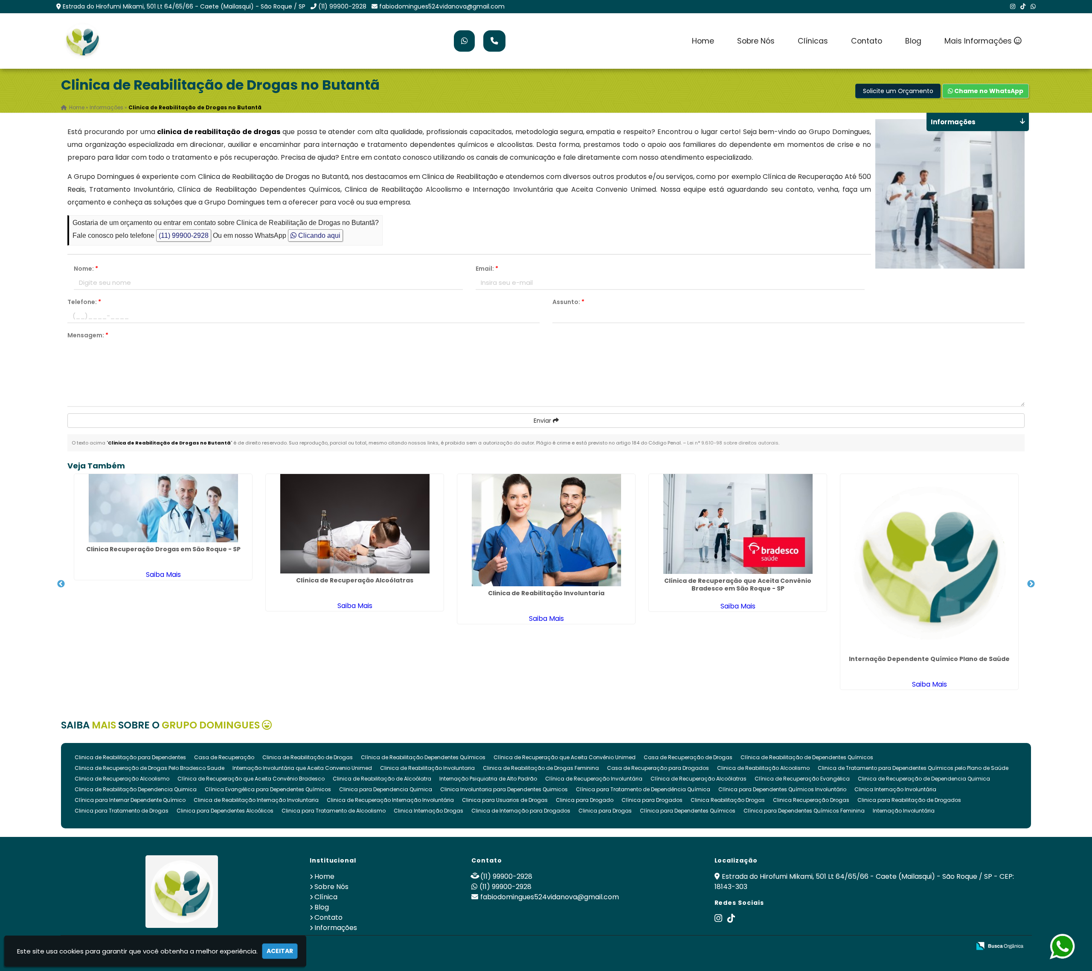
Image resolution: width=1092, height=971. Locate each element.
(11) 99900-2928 (342, 6)
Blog (913, 41)
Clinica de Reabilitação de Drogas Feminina (541, 768)
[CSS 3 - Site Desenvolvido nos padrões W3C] (931, 946)
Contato (866, 41)
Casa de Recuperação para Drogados (658, 768)
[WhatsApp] (1033, 6)
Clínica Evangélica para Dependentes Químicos (268, 789)
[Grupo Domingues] (182, 891)
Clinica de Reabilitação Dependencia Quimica (136, 789)
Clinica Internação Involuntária (895, 789)
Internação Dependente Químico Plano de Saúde (929, 659)
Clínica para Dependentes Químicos (687, 810)
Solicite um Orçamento (898, 91)
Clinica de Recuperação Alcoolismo (122, 778)
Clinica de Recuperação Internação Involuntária (390, 800)
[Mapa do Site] (879, 946)
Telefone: (84, 302)
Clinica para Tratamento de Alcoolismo (334, 810)
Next (1031, 584)
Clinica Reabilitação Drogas (728, 800)
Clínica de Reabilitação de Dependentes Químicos (807, 757)
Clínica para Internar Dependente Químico (130, 800)
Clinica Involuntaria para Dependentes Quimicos (504, 789)
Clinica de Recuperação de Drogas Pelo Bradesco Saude (149, 768)
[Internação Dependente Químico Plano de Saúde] (929, 563)
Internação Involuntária (904, 810)
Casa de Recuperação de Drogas (688, 757)
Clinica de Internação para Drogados (520, 810)
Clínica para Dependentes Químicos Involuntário (782, 789)
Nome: (86, 268)
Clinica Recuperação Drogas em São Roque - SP (163, 549)
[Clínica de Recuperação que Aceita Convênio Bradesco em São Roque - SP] (738, 524)
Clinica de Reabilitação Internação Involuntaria (256, 800)
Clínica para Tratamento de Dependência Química (643, 789)
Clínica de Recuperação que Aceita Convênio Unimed (565, 757)
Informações (335, 928)
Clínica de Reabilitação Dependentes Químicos (423, 757)
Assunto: (568, 302)
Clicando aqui (318, 235)
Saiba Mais (163, 574)
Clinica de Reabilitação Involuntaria (546, 593)
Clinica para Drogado (584, 800)
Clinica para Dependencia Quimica (385, 789)
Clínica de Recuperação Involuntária (593, 778)
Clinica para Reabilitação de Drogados (909, 800)
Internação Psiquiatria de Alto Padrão (488, 778)
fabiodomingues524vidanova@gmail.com (442, 6)
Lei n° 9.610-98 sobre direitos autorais (732, 442)
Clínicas (813, 41)
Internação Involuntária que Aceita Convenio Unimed (302, 768)
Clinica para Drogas (605, 810)
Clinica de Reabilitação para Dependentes (130, 757)
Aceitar (280, 951)
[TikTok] (1022, 6)
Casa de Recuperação (224, 757)
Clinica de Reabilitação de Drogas (307, 757)
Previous (61, 584)
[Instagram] (1012, 6)
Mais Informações (979, 41)
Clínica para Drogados (652, 800)
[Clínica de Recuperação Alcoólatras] (355, 523)
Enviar (543, 420)
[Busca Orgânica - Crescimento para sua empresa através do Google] (999, 945)
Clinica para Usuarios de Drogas (505, 800)
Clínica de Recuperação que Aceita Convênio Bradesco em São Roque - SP (737, 584)
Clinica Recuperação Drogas (811, 800)
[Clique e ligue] (494, 41)
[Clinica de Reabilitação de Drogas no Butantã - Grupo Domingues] (82, 41)
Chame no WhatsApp (988, 91)
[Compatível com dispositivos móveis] (960, 946)
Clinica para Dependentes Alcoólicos (225, 810)
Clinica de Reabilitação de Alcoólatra (382, 778)
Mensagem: (87, 335)
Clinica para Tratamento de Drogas (121, 810)
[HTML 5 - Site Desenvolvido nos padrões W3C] (902, 946)
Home (703, 41)
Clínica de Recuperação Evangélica (802, 778)
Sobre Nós (756, 41)
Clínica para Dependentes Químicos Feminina (804, 810)
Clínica (325, 897)
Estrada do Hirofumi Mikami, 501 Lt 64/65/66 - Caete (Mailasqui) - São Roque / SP (184, 6)
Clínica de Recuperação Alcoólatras (354, 580)
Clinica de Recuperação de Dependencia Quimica (924, 778)
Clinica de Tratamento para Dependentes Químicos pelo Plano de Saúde (913, 768)
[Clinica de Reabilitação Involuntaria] (546, 530)
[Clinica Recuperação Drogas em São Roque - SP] (163, 508)
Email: (487, 268)
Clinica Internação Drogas (428, 810)
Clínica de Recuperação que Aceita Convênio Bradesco (251, 778)
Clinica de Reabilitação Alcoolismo (763, 768)
